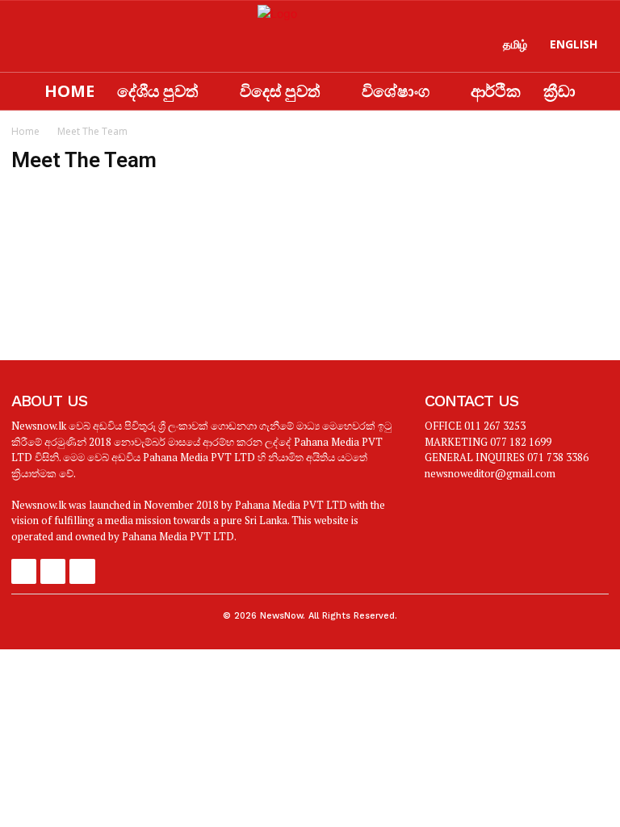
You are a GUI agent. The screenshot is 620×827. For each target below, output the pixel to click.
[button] (165, 52)
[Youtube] (89, 49)
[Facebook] (23, 49)
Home (25, 131)
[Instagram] (56, 49)
